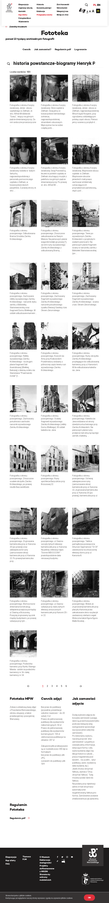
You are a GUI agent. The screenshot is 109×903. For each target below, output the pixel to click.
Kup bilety (22, 15)
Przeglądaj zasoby (44, 15)
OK (89, 897)
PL (94, 5)
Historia (40, 4)
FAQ (8, 864)
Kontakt (22, 11)
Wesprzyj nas (62, 11)
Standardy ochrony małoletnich (45, 877)
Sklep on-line (62, 15)
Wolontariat (62, 8)
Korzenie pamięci (44, 8)
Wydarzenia (23, 21)
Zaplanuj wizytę (25, 8)
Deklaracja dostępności (45, 861)
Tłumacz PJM (27, 858)
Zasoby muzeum (18, 26)
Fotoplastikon (24, 18)
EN (98, 5)
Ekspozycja (23, 4)
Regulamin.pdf (17, 818)
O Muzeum (45, 857)
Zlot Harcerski (63, 4)
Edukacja (41, 11)
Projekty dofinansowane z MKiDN (47, 868)
